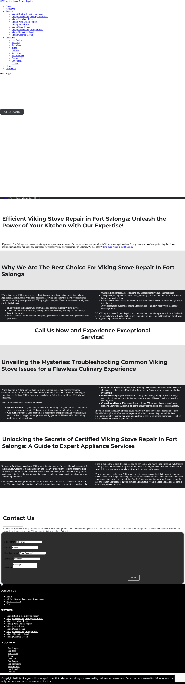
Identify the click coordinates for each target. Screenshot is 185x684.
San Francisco (18, 55)
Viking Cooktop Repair (22, 35)
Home (8, 6)
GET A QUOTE (12, 112)
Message (8, 567)
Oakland (15, 50)
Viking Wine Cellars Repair (24, 22)
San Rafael (17, 61)
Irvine (14, 48)
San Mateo (16, 45)
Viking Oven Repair (21, 27)
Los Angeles (17, 40)
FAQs (9, 596)
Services (9, 11)
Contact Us (11, 68)
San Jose (16, 42)
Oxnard (15, 63)
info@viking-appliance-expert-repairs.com (26, 599)
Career (10, 604)
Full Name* (9, 542)
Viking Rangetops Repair (23, 32)
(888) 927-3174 (14, 601)
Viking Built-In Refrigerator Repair (28, 14)
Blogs (8, 66)
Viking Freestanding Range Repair (27, 29)
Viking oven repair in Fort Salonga (117, 247)
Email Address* (11, 553)
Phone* (7, 547)
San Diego (16, 53)
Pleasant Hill (17, 58)
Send (133, 577)
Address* (8, 558)
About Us (10, 9)
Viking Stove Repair (21, 24)
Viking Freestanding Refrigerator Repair (30, 16)
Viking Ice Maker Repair (23, 19)
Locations (10, 37)
